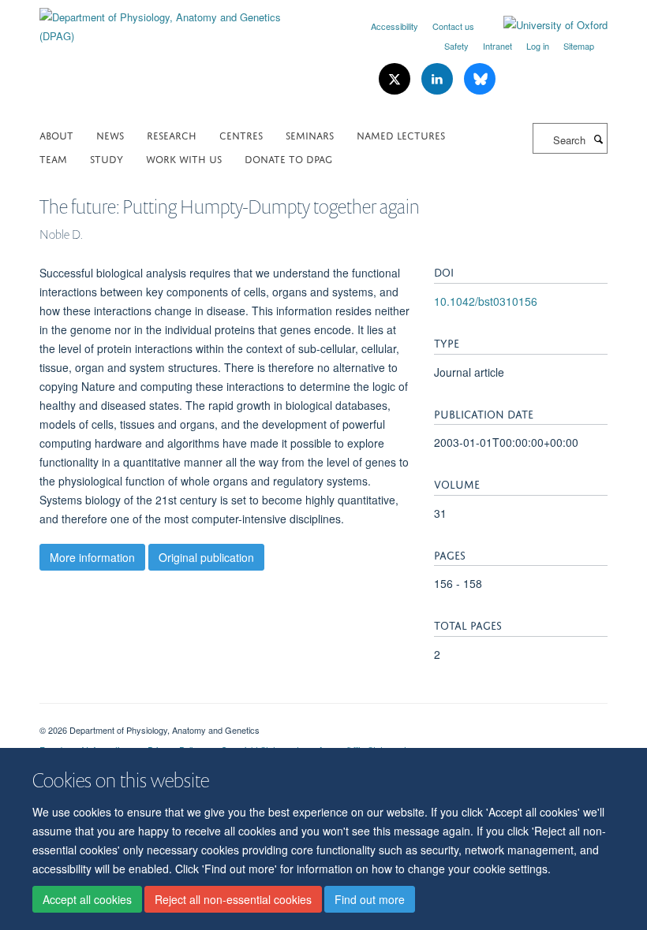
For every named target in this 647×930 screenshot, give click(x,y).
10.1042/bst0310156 (485, 301)
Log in (537, 45)
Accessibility (394, 26)
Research (171, 134)
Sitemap (578, 45)
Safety (456, 45)
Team (53, 158)
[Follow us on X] (396, 79)
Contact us (453, 26)
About (56, 134)
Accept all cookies (87, 899)
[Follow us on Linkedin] (438, 79)
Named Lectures (401, 134)
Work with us (184, 158)
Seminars (310, 134)
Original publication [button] (206, 557)
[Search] (598, 138)
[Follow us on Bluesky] (480, 79)
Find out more (370, 899)
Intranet (497, 45)
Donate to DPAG (288, 158)
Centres (241, 134)
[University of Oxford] (544, 25)
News (110, 134)
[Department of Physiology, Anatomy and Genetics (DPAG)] (175, 20)
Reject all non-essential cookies (233, 899)
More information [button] (92, 557)
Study (106, 158)
